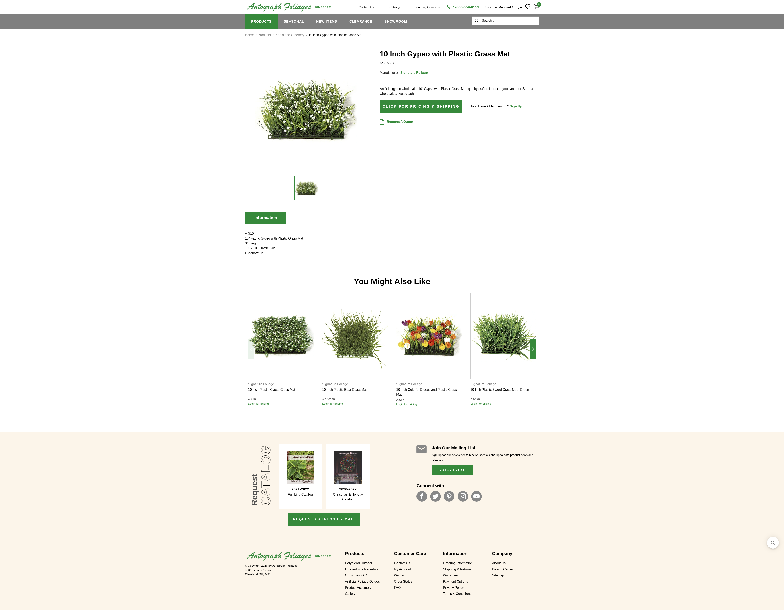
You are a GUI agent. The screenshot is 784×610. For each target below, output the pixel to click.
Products (261, 22)
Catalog (394, 7)
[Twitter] (435, 496)
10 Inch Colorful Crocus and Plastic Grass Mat (426, 392)
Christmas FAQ (356, 575)
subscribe (452, 470)
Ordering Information (458, 563)
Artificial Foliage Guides (362, 581)
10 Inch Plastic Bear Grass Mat (344, 389)
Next (533, 349)
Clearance (360, 22)
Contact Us (402, 563)
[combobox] (505, 20)
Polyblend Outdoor (358, 563)
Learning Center (426, 7)
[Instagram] (463, 496)
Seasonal (294, 22)
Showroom (395, 22)
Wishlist (399, 575)
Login (518, 7)
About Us (499, 563)
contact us (366, 7)
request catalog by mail (324, 519)
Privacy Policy (453, 587)
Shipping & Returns (457, 569)
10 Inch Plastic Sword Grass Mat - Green (499, 389)
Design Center (502, 569)
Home (249, 35)
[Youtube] (476, 496)
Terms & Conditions (457, 593)
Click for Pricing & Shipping (421, 106)
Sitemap (498, 575)
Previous (251, 349)
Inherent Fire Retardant (362, 569)
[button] (773, 543)
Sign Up (516, 106)
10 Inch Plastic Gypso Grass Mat (271, 389)
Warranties (451, 575)
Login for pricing (258, 403)
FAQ (397, 587)
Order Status (403, 581)
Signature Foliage (414, 72)
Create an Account (498, 7)
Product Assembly (358, 587)
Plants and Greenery (289, 35)
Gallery (350, 593)
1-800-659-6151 (465, 7)
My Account (402, 569)
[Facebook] (421, 496)
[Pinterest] (449, 496)
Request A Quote (399, 121)
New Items (326, 22)
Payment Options (455, 581)
